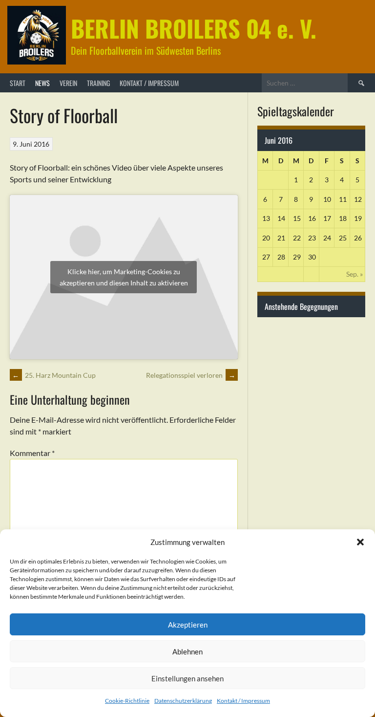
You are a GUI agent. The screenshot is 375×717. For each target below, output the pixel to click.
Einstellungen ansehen (187, 678)
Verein (68, 83)
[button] (360, 542)
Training (98, 83)
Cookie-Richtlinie (127, 700)
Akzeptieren (188, 624)
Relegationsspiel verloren (190, 375)
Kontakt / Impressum (243, 700)
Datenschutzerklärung (183, 700)
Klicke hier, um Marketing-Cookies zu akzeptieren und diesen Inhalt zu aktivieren (124, 277)
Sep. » (354, 274)
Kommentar (32, 452)
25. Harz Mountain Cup (54, 375)
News (42, 83)
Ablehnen (187, 651)
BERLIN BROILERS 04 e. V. (193, 28)
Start (17, 83)
